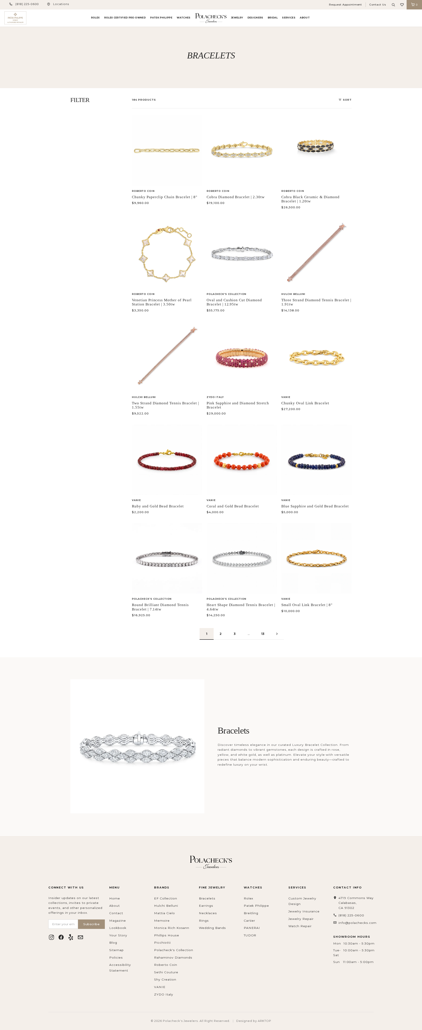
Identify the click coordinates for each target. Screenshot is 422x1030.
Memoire (162, 920)
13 (263, 634)
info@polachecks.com (357, 923)
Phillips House (166, 935)
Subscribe (91, 924)
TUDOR (250, 935)
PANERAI (252, 928)
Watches (183, 17)
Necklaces (208, 913)
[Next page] (277, 633)
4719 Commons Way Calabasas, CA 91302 (355, 903)
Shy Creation (165, 979)
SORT (347, 99)
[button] (402, 4)
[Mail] (80, 937)
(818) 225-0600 (27, 4)
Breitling (251, 913)
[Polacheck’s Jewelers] (15, 17)
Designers (255, 17)
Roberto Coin (165, 964)
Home (114, 898)
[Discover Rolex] (401, 18)
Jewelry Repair (300, 919)
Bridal (273, 17)
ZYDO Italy (163, 994)
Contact (116, 913)
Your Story (118, 935)
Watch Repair (300, 926)
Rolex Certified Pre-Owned (125, 17)
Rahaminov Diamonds (173, 957)
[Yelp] (71, 937)
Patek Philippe (161, 17)
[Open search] (393, 5)
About (305, 17)
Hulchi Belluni (166, 905)
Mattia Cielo (164, 913)
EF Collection (165, 898)
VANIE (160, 987)
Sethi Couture (166, 972)
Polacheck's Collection (173, 950)
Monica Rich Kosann (171, 928)
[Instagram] (51, 937)
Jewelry (237, 17)
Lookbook (117, 928)
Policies (116, 957)
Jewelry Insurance (303, 911)
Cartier (249, 920)
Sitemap (116, 950)
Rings (204, 920)
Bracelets (207, 898)
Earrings (206, 905)
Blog (113, 942)
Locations (61, 4)
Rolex (95, 17)
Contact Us (377, 4)
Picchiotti (162, 942)
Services (288, 17)
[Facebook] (61, 937)
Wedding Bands (212, 928)
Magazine (117, 920)
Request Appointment (345, 4)
